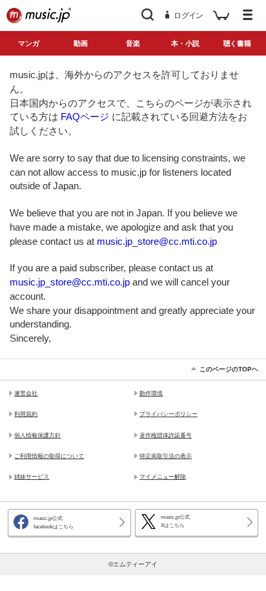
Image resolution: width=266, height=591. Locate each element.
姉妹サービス (31, 476)
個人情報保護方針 (37, 435)
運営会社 (25, 393)
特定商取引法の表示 (165, 456)
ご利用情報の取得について (49, 456)
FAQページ (85, 117)
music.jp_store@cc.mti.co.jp (157, 241)
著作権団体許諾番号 (165, 435)
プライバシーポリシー (168, 414)
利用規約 (25, 414)
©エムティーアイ (133, 564)
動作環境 (151, 393)
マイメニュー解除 (162, 476)
